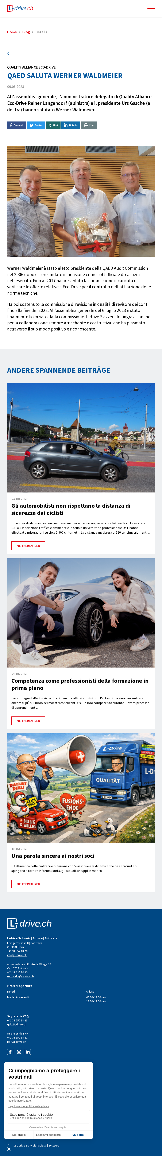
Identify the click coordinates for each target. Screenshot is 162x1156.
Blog (26, 32)
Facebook (18, 125)
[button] (151, 8)
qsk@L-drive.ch (16, 1024)
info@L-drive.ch (17, 955)
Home (12, 32)
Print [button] (91, 125)
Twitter (38, 125)
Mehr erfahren (28, 546)
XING (55, 125)
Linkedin (73, 125)
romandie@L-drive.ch (20, 976)
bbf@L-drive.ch (16, 1042)
